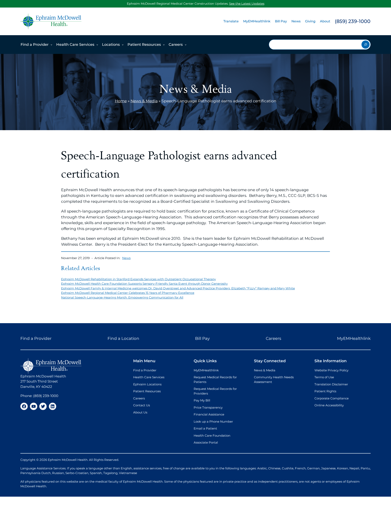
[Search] (365, 44)
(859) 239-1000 (352, 21)
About (325, 21)
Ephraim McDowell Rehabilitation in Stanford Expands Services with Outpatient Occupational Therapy (138, 279)
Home (121, 101)
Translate (231, 21)
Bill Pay (281, 21)
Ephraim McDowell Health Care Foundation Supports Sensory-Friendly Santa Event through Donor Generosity (144, 284)
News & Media (144, 101)
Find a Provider (34, 44)
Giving (310, 21)
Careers (176, 44)
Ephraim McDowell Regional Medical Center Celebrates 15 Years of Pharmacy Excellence (127, 293)
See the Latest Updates (246, 3)
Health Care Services (75, 44)
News (296, 21)
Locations (111, 44)
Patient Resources (144, 44)
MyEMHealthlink (256, 21)
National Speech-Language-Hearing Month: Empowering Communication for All (122, 297)
